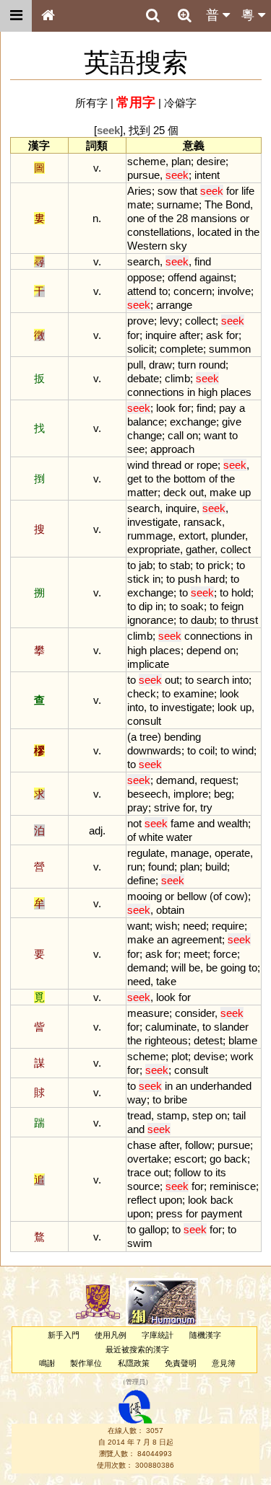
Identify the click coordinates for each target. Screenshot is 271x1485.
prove (140, 320)
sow (167, 191)
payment (221, 1213)
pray (137, 807)
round (212, 364)
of (151, 218)
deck (174, 492)
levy (169, 320)
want (215, 435)
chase (141, 1145)
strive (167, 807)
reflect (141, 1200)
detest (208, 1040)
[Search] (152, 16)
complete (181, 349)
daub (202, 620)
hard (214, 579)
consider (195, 1013)
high (208, 392)
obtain (170, 910)
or (244, 218)
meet (195, 954)
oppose (144, 277)
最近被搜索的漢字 (137, 1349)
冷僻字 (180, 103)
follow (198, 1145)
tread (139, 1115)
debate (143, 378)
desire (211, 161)
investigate (152, 522)
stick (138, 579)
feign (232, 606)
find (202, 261)
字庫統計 (157, 1335)
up (245, 492)
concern (192, 291)
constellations (159, 232)
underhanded (220, 1086)
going (233, 967)
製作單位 (86, 1363)
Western (147, 245)
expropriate (153, 549)
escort (189, 1159)
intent (207, 175)
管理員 (135, 1381)
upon (170, 1200)
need (194, 926)
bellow (192, 896)
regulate (146, 853)
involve (234, 291)
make (223, 492)
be (194, 967)
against (216, 277)
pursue (143, 175)
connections (155, 392)
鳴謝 (47, 1363)
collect (200, 320)
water (179, 837)
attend (141, 291)
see (136, 449)
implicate (148, 664)
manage (190, 853)
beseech (147, 794)
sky (178, 245)
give (231, 421)
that (188, 191)
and (206, 823)
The (214, 204)
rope (207, 465)
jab (145, 565)
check (141, 693)
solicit (140, 349)
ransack (203, 522)
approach (172, 449)
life (247, 191)
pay (227, 408)
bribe (175, 1099)
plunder (228, 535)
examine (193, 693)
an (162, 939)
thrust (244, 620)
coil (207, 750)
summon (230, 349)
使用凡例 (110, 1335)
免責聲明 (181, 1363)
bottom (189, 478)
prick (219, 565)
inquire (160, 335)
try (206, 807)
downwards (154, 750)
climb (177, 378)
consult (144, 721)
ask (214, 335)
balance (145, 421)
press (169, 1213)
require (228, 926)
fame (182, 823)
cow (234, 896)
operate (232, 853)
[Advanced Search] (184, 15)
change (144, 435)
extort (191, 535)
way (137, 1099)
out (196, 492)
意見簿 (224, 1363)
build (216, 866)
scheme (146, 161)
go (215, 1159)
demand (175, 780)
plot (179, 1056)
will (178, 967)
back (235, 1159)
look (166, 408)
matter (142, 492)
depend (203, 650)
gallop (152, 1229)
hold (241, 592)
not (134, 823)
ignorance (150, 620)
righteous (166, 1040)
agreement (196, 939)
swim (139, 1243)
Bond (237, 204)
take (166, 981)
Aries (139, 191)
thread (166, 465)
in (238, 232)
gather (200, 549)
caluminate (171, 1027)
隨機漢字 (205, 1335)
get (134, 478)
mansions (214, 218)
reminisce (233, 1186)
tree (148, 737)
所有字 (91, 103)
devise (209, 1056)
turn (187, 364)
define (141, 880)
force (225, 954)
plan (181, 161)
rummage (150, 535)
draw (160, 364)
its (220, 1172)
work (242, 1056)
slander (231, 1027)
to (163, 291)
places (235, 392)
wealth (233, 823)
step (202, 1115)
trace (139, 1172)
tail (239, 1115)
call (176, 435)
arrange (174, 305)
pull (135, 364)
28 (182, 218)
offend (182, 277)
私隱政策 (134, 1363)
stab (180, 565)
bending (182, 737)
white (151, 837)
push (189, 579)
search (143, 261)
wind (138, 465)
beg (222, 794)
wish (166, 926)
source (143, 1186)
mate (139, 204)
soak (192, 606)
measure (148, 1013)
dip (145, 606)
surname (178, 204)
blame (242, 1040)
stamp (171, 1115)
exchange (193, 421)
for (232, 191)
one (136, 218)
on (192, 435)
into (240, 680)
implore (190, 794)
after (189, 335)
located (214, 232)
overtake (147, 1159)
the (166, 218)
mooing (144, 896)
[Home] (48, 16)
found (161, 866)
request (218, 780)
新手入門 (63, 1335)
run (134, 866)
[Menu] (16, 16)
